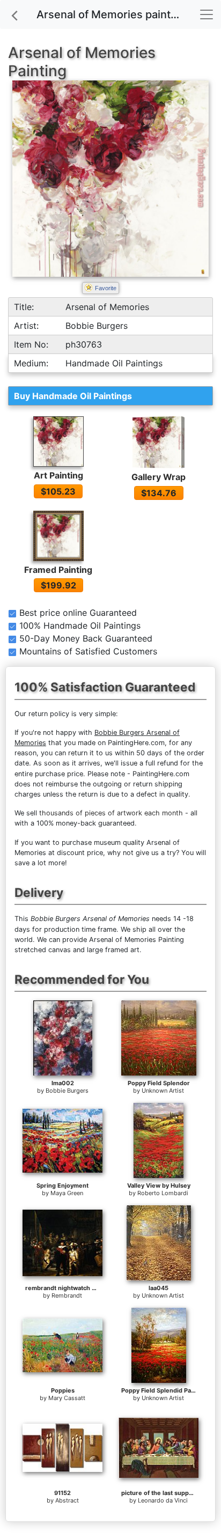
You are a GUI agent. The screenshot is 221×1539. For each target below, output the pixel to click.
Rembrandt (66, 1295)
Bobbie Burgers (67, 1090)
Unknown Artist (163, 1090)
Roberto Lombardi (162, 1193)
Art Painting (58, 475)
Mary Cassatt (66, 1398)
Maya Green (66, 1193)
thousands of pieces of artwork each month (111, 813)
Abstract (67, 1500)
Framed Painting (58, 569)
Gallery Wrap (158, 477)
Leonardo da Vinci (163, 1500)
